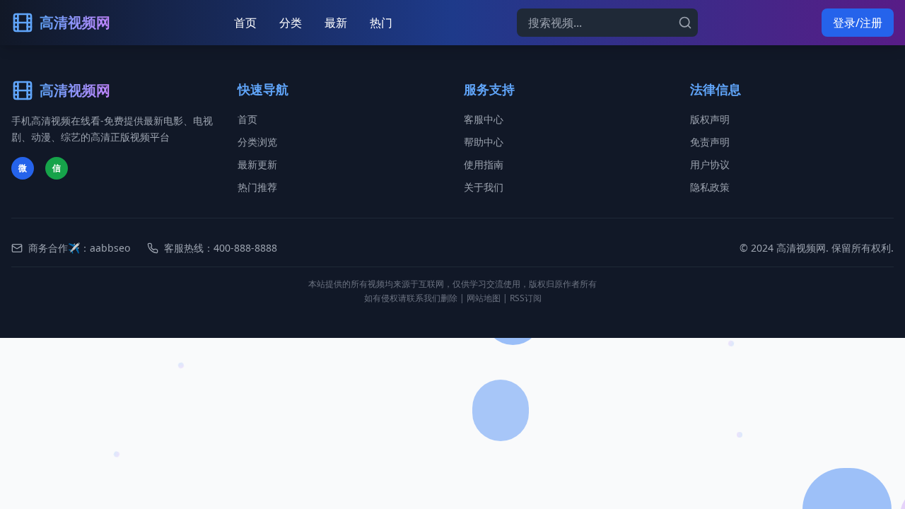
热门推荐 (257, 187)
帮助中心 (483, 141)
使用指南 (483, 164)
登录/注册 (857, 22)
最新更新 (257, 164)
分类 (290, 22)
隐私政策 (710, 187)
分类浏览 (257, 141)
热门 (381, 22)
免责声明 (710, 141)
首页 (245, 22)
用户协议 (710, 164)
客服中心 (483, 119)
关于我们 (483, 187)
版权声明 (710, 119)
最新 (336, 22)
